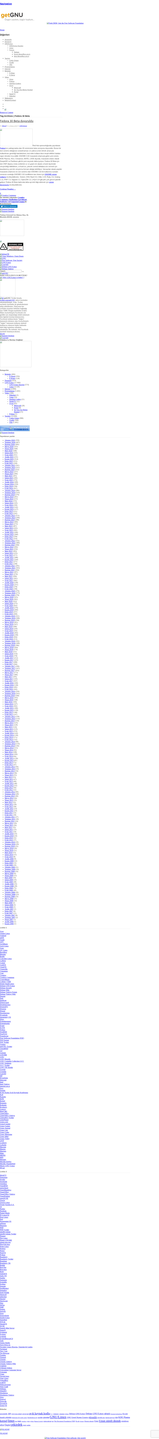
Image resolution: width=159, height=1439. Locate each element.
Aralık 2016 (9, 683)
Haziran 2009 (10, 871)
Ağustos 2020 (10, 591)
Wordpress (4, 1393)
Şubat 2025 (9, 478)
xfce (2, 1425)
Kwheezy (3, 1107)
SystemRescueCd (6, 1339)
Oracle (2, 1200)
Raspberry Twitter (6, 1259)
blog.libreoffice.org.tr (21, 56)
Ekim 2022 (9, 537)
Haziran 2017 (10, 670)
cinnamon (62, 1414)
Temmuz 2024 (10, 493)
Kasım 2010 (9, 836)
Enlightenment (5, 1021)
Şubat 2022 (9, 553)
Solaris (2, 1309)
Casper (2, 963)
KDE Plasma (124, 1417)
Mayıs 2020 (9, 597)
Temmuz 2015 (10, 719)
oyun (28, 1421)
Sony (2, 1313)
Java (1, 1088)
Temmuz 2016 (10, 694)
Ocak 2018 (9, 656)
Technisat (3, 1349)
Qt (1, 1207)
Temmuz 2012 (10, 794)
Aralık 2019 (9, 608)
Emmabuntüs (5, 1023)
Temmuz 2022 (10, 543)
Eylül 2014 (9, 740)
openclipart (4, 1188)
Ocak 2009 (9, 882)
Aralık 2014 (9, 733)
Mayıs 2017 (9, 673)
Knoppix (3, 1103)
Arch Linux (4, 946)
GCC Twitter (5, 1065)
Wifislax (3, 1389)
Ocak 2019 (9, 631)
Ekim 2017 (9, 662)
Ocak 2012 (9, 807)
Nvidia (2, 1180)
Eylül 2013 (9, 765)
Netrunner (3, 1177)
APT (2, 942)
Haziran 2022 (10, 545)
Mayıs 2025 (9, 472)
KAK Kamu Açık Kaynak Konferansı (14, 1093)
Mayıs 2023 (9, 522)
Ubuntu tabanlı (89, 1421)
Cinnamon (4, 971)
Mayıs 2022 (9, 547)
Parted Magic (5, 1213)
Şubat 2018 (9, 654)
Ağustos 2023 (10, 516)
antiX (2, 938)
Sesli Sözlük (4, 1293)
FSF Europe (4, 1040)
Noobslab (3, 1182)
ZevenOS (3, 1403)
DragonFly (4, 1007)
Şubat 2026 (9, 453)
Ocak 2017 (9, 681)
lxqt (16, 1421)
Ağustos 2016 (10, 691)
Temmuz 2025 (10, 467)
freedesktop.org (32, 1417)
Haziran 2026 (10, 444)
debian (67, 1414)
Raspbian (3, 1261)
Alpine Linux (5, 933)
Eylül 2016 (9, 689)
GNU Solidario (5, 1063)
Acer (2, 931)
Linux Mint (4, 1137)
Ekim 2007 (9, 911)
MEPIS (2, 1155)
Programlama (10, 67)
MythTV (3, 1175)
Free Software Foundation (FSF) (12, 1038)
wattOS (3, 1383)
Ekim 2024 (9, 486)
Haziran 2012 (10, 796)
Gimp (11, 79)
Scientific (3, 1282)
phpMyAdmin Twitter (8, 1234)
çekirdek (16, 1424)
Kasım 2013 (9, 760)
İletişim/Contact (10, 100)
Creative (3, 975)
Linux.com (4, 1122)
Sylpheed (3, 1332)
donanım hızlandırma (116, 1414)
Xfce (2, 1397)
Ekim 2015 (9, 712)
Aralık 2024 (9, 482)
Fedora (2, 148)
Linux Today (5, 1139)
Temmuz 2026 (10, 442)
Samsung (3, 1280)
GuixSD (3, 1074)
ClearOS (3, 967)
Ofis (10, 65)
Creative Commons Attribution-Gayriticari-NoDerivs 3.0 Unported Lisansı (13, 200)
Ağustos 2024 (10, 490)
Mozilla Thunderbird (7, 1164)
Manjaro (3, 1151)
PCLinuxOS (4, 1215)
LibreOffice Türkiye (7, 1116)
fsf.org (2, 334)
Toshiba (3, 1355)
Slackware (4, 1301)
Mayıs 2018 (9, 647)
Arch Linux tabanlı (16, 1414)
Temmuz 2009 (10, 869)
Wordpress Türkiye (7, 1395)
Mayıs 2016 (9, 698)
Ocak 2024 (9, 505)
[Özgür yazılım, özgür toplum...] (17, 21)
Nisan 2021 (9, 574)
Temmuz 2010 (10, 844)
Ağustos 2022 (10, 541)
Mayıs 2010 (9, 848)
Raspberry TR (5, 1263)
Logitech (3, 1143)
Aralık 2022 (9, 532)
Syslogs (3, 1334)
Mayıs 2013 (9, 773)
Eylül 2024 (9, 488)
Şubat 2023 (9, 528)
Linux (11, 48)
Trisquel (3, 1357)
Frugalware (4, 1036)
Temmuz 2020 (10, 593)
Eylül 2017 (9, 664)
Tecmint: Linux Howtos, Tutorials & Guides (16, 1347)
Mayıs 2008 (9, 899)
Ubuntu (3, 1360)
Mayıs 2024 (9, 497)
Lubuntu (3, 1145)
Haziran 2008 (10, 897)
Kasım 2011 (9, 811)
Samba (2, 1278)
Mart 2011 (8, 827)
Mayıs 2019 (9, 622)
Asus (2, 948)
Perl (1, 1219)
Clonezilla (3, 969)
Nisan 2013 (9, 775)
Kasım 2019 (9, 610)
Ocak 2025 (9, 480)
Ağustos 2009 (10, 867)
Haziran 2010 (10, 846)
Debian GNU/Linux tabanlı (98, 1413)
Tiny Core (3, 1351)
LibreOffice (4, 1113)
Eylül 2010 (9, 840)
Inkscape (3, 1080)
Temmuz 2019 (10, 618)
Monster (3, 1160)
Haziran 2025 (10, 470)
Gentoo (2, 1044)
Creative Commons (7, 977)
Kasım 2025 (9, 459)
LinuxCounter (5, 1124)
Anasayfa (8, 39)
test (53, 1421)
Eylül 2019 (9, 614)
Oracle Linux (5, 1203)
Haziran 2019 (10, 620)
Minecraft (17, 88)
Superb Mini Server (7, 1328)
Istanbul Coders (15, 83)
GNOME (3, 1055)
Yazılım (7, 58)
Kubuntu (3, 1105)
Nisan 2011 (9, 825)
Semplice (3, 1290)
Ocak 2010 (9, 857)
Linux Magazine (6, 1134)
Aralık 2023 (9, 507)
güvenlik (93, 1417)
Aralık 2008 (9, 884)
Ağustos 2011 (10, 817)
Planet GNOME (6, 1240)
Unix (96, 1421)
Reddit (2, 1265)
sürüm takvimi (47, 1421)
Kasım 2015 (9, 710)
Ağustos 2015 (10, 717)
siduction (3, 1297)
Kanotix (3, 1097)
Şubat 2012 (9, 804)
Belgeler (8, 71)
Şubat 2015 (9, 729)
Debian (16, 52)
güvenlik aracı (101, 1417)
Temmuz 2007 (10, 917)
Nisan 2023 (9, 524)
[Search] (23, 271)
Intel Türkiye (5, 1084)
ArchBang (4, 944)
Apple (2, 940)
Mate (2, 1153)
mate (19, 1421)
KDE (2, 1099)
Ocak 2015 (9, 731)
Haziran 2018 (10, 645)
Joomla (2, 1090)
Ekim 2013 (9, 763)
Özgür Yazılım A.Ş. (7, 1205)
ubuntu (82, 1421)
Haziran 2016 (10, 696)
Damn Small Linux (7, 984)
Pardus (2, 1209)
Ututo (2, 1374)
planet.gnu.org (5, 1242)
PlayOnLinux (5, 1244)
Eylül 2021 (9, 564)
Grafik (11, 62)
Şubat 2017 (9, 679)
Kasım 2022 (9, 534)
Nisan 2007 (9, 920)
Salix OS (3, 1276)
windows (125, 1421)
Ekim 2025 (9, 461)
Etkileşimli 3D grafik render (19, 1417)
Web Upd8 (4, 1387)
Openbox (3, 1184)
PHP (1, 1228)
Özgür (7, 1425)
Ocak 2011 (9, 832)
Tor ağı (78, 1421)
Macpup (3, 1147)
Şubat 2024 (9, 503)
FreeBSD (3, 1032)
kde (116, 1417)
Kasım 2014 (9, 735)
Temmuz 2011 (10, 819)
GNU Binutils (5, 1059)
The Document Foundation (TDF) (64, 1421)
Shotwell (3, 1295)
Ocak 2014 (9, 756)
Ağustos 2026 (10, 440)
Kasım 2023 (9, 509)
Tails (1, 1341)
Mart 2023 (8, 526)
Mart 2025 (8, 476)
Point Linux (4, 1246)
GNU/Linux (9, 44)
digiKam (3, 1000)
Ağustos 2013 (10, 767)
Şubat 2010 (9, 855)
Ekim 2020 (9, 587)
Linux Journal (5, 1128)
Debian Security (6, 988)
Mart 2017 (8, 677)
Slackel (2, 1299)
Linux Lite (4, 1130)
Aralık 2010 (9, 834)
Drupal (2, 1011)
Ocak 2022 (9, 555)
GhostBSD (4, 1049)
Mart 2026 (8, 451)
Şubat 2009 (9, 880)
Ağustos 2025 (10, 465)
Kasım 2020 (9, 585)
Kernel (2, 1101)
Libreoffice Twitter (7, 1118)
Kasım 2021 (9, 560)
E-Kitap (12, 73)
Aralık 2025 (9, 457)
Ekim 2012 (9, 788)
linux (11, 1420)
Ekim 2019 (9, 612)
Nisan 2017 (9, 675)
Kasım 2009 (9, 861)
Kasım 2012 (9, 786)
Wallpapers (9, 98)
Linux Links (4, 1132)
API (9, 1414)
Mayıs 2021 (9, 572)
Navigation (6, 3)
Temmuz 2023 (10, 518)
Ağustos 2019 (10, 616)
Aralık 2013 (9, 758)
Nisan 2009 (9, 876)
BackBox (3, 952)
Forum (11, 50)
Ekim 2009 (9, 863)
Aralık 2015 (9, 708)
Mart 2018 (8, 652)
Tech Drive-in (5, 1345)
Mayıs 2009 (9, 873)
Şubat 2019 (9, 629)
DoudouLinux (5, 1005)
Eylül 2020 (9, 589)
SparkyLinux (5, 1318)
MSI (1, 1157)
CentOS (3, 965)
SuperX (3, 1330)
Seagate (3, 1286)
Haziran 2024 (10, 495)
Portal (16, 92)
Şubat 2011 (9, 830)
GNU (2, 1057)
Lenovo (3, 1109)
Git (1, 1051)
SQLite (2, 1322)
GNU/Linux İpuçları (16, 46)
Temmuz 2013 (10, 769)
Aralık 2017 (9, 658)
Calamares (56, 1414)
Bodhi (2, 957)
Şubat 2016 (9, 704)
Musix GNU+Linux (7, 1166)
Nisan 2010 (9, 850)
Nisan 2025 (9, 474)
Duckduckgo (5, 1013)
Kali (1, 1095)
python (32, 1421)
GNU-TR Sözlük (6, 1067)
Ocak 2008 (9, 907)
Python (11, 81)
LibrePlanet (4, 1120)
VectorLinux (4, 1376)
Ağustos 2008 (10, 892)
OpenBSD (4, 1186)
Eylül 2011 (9, 815)
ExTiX (2, 1028)
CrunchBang (4, 980)
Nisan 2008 (9, 901)
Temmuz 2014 (10, 744)
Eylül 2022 (9, 539)
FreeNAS (3, 1034)
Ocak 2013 (9, 781)
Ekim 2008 (9, 888)
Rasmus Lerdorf (38, 1421)
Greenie (3, 1053)
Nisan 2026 (9, 449)
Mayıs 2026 (9, 447)
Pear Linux (4, 1217)
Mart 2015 (8, 727)
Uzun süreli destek (110, 1420)
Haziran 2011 (10, 821)
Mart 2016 (8, 702)
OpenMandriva (5, 1190)
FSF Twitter (4, 1042)
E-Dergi (12, 75)
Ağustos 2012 (10, 792)
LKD (2, 1141)
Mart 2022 (8, 551)
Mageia (2, 1149)
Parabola (3, 1211)
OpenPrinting (5, 1196)
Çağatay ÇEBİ (5, 982)
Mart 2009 (8, 878)
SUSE (2, 1326)
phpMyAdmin (5, 1232)
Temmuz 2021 (10, 568)
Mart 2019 (8, 627)
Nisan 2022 (9, 549)
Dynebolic (4, 1015)
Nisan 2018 (9, 650)
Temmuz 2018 (10, 643)
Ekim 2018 (9, 637)
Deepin (2, 996)
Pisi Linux (4, 1238)
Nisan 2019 (9, 624)
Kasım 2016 (9, 685)
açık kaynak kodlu (39, 1413)
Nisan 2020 (9, 599)
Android (3, 936)
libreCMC (3, 1111)
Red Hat (3, 1267)
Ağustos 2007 (10, 915)
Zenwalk (3, 1401)
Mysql (2, 1168)
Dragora (3, 1009)
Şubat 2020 (9, 604)
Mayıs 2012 (9, 798)
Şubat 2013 (9, 779)
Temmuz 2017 (10, 668)
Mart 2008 (8, 903)
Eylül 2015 (9, 714)
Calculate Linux (6, 959)
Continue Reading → (8, 189)
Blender (3, 954)
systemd (3, 1336)
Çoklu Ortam (14, 60)
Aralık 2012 (9, 783)
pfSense (3, 1223)
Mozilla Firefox (5, 1162)
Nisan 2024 (9, 499)
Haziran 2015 (10, 721)
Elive (2, 1019)
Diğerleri (12, 96)
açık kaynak (25, 1414)
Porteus (2, 1249)
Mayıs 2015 (9, 723)
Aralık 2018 (9, 633)
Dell (1, 998)
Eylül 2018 (9, 639)
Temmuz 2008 (10, 894)
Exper (2, 1026)
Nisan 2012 (9, 800)
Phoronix (3, 1226)
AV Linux (3, 950)
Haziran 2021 (10, 570)
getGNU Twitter (6, 1047)
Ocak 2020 (9, 606)
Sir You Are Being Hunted (23, 90)
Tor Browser (4, 1353)
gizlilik (40, 1417)
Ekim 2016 (9, 687)
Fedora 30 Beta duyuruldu (16, 121)
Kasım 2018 (9, 635)
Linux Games (5, 1126)
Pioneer (3, 1236)
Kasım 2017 (9, 660)
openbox (24, 1421)
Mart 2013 (8, 777)
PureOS (3, 1253)
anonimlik (3, 1414)
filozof (4, 126)
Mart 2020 (8, 601)
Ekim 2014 (9, 737)
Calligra (3, 961)
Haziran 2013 (10, 771)
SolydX (3, 1311)
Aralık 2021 (9, 557)
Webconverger (5, 1385)
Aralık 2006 (9, 922)
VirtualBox (4, 1380)
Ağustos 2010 (10, 842)
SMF (2, 1307)
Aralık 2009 (9, 859)
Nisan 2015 (9, 725)
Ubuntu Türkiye (6, 1362)
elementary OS (5, 1017)
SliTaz (2, 1305)
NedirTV (12, 94)
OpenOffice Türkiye (7, 1194)
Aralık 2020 (9, 583)
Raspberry (4, 1257)
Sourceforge (4, 1316)
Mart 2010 (8, 853)
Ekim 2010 (9, 838)
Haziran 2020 (10, 595)
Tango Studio (5, 1343)
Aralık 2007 (9, 909)
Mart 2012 (8, 802)
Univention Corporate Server (10, 1370)
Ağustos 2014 (10, 742)
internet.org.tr (5, 1086)
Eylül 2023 (9, 514)
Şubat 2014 (9, 754)
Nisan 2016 (9, 700)
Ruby (2, 1272)
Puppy (2, 1251)
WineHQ (3, 1391)
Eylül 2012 (9, 790)
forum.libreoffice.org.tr (22, 54)
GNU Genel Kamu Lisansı (77, 1417)
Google (2, 1070)
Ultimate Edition (6, 1368)
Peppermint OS (5, 1221)
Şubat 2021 (9, 578)
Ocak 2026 (9, 455)
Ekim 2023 (9, 511)
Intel (1, 1082)
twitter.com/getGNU (7, 300)
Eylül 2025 (9, 463)
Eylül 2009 (9, 865)
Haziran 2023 (10, 520)
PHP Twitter (4, 1230)
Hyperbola (4, 1078)
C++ (51, 1414)
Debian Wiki (4, 990)
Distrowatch (4, 1003)
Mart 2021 (8, 576)
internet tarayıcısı (110, 1417)
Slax (1, 1303)
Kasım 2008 (9, 886)
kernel (3, 1420)
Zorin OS (3, 1406)
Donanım (8, 42)
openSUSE (4, 1198)
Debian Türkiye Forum (8, 992)
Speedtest (3, 1320)
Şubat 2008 (9, 905)
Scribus (2, 1284)
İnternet (7, 69)
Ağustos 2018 (10, 641)
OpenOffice (4, 1192)
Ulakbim (3, 1366)
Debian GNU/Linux (7, 986)
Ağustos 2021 (10, 566)
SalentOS (3, 1274)
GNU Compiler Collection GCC (12, 1061)
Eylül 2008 (9, 890)
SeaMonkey (4, 1288)
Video (7, 77)
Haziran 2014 (10, 746)
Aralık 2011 (9, 809)
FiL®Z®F (4, 1433)
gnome (46, 1417)
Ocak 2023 (9, 530)
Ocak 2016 (9, 706)
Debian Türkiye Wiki (8, 994)
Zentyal (3, 1399)
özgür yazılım (26, 1425)
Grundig (3, 1072)
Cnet (1, 973)
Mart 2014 (8, 752)
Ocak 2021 (9, 580)
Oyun (11, 86)
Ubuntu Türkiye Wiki (8, 1364)
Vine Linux (4, 1378)
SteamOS (3, 1324)
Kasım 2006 (9, 924)
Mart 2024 (8, 501)
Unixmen (3, 1372)
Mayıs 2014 (9, 748)
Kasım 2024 (9, 484)
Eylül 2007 (9, 913)
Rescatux (3, 1270)
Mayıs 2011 (9, 823)
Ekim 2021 (9, 562)
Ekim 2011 (9, 813)
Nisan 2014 (9, 750)
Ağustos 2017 (10, 666)
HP (1, 1076)
